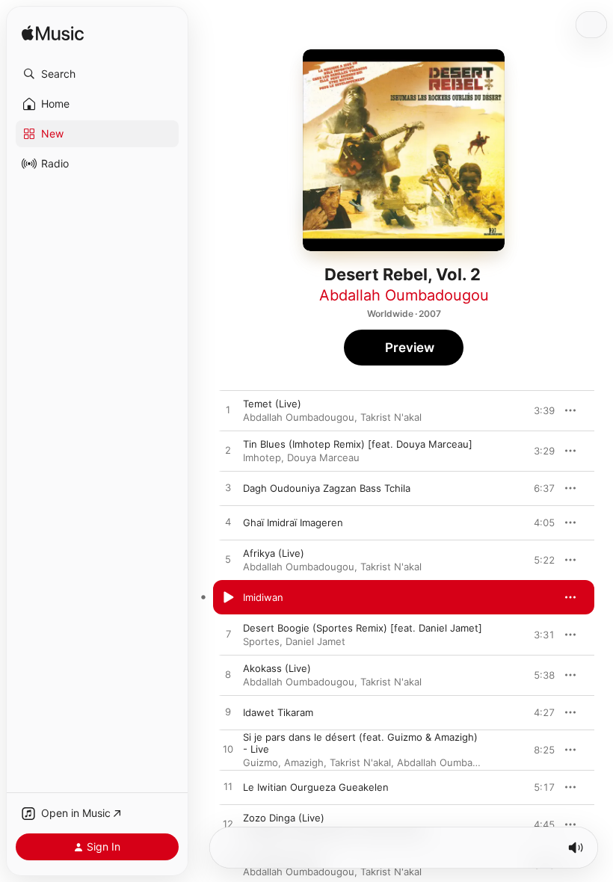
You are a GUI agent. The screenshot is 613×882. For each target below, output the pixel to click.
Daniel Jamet (315, 641)
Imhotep (262, 457)
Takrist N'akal (391, 417)
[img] (53, 34)
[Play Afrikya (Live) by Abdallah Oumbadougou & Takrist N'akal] (228, 560)
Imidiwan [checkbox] (263, 597)
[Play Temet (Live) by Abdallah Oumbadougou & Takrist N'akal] (228, 410)
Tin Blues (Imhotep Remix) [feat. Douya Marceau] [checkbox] (357, 444)
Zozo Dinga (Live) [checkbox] (283, 818)
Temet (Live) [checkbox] (272, 404)
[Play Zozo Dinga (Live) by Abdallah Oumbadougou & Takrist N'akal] (228, 824)
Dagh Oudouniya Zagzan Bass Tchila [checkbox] (326, 488)
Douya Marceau (323, 457)
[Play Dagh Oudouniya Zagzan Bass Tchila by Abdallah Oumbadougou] (228, 488)
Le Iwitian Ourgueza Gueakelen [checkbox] (316, 787)
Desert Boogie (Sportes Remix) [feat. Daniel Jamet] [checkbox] (362, 628)
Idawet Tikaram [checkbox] (278, 712)
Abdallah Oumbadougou (404, 295)
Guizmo (260, 762)
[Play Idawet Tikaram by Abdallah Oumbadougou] (228, 712)
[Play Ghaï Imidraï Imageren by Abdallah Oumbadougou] (228, 522)
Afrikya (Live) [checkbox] (273, 553)
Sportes (261, 641)
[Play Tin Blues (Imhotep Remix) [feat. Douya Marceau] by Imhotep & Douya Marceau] (228, 450)
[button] (97, 74)
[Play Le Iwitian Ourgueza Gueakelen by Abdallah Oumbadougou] (228, 787)
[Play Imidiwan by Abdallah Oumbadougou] (228, 597)
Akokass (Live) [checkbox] (277, 668)
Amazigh (304, 762)
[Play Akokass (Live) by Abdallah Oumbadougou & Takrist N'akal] (228, 675)
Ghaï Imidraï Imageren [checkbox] (293, 522)
